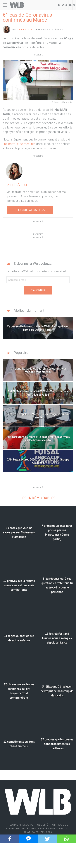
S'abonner (38, 290)
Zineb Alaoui (25, 29)
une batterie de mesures (19, 144)
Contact (64, 828)
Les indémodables (38, 498)
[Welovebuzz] (17, 5)
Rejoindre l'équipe (20, 824)
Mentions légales (43, 828)
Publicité (42, 824)
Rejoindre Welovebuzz (30, 210)
